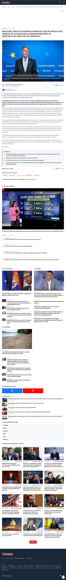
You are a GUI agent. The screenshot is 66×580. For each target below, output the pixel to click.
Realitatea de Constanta (22, 567)
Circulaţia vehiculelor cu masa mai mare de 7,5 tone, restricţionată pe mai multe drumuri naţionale (19, 315)
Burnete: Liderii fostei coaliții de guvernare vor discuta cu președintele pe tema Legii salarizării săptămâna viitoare (31, 513)
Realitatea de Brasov (47, 565)
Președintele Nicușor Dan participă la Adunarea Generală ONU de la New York (11, 488)
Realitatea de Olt (59, 567)
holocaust (36, 175)
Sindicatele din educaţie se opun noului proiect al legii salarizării (18, 308)
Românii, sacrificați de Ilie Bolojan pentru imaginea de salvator (22, 158)
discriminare (12, 175)
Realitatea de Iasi (38, 565)
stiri (18, 175)
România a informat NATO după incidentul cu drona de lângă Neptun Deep (53, 512)
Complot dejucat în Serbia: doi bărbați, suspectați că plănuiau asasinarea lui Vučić (16, 294)
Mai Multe (33, 542)
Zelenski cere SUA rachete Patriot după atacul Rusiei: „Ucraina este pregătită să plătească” (53, 488)
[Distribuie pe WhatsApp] (60, 85)
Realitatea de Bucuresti (56, 565)
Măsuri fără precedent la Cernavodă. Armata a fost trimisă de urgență (19, 375)
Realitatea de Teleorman (49, 567)
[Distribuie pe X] (63, 85)
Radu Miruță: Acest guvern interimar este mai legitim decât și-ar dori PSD (11, 465)
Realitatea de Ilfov (5, 567)
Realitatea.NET (4, 565)
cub (22, 175)
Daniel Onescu (39, 508)
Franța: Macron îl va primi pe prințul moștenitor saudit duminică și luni (33, 534)
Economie (4, 235)
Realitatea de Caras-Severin (29, 565)
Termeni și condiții (9, 558)
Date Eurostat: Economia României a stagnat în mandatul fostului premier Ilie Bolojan (26, 253)
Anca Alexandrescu (59, 532)
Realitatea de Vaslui (5, 569)
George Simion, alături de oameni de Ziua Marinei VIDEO (18, 246)
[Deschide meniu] (63, 2)
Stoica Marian (18, 461)
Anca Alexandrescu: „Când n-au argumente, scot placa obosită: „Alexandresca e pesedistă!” (53, 535)
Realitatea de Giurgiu (40, 567)
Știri (8, 7)
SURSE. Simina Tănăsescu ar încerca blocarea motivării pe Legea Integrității (25, 160)
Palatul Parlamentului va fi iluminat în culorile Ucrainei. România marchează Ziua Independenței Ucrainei (19, 303)
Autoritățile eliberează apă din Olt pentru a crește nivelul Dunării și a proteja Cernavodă (15, 352)
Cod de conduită (29, 558)
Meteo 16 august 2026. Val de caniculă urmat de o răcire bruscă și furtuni (23, 239)
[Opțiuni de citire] (63, 577)
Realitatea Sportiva (11, 565)
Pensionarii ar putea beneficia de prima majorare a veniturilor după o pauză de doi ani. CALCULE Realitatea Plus (32, 231)
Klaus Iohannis (28, 175)
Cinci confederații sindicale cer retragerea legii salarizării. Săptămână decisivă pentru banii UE (19, 369)
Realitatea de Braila (13, 567)
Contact (3, 558)
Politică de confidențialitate (19, 558)
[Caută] (60, 2)
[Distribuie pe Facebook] (57, 85)
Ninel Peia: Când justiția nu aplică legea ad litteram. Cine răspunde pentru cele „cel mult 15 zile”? (32, 465)
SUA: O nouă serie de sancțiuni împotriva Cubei (10, 534)
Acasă (4, 7)
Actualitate (7, 238)
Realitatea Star (19, 565)
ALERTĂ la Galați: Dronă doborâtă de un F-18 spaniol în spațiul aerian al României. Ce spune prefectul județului (32, 259)
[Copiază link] (54, 85)
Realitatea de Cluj (31, 567)
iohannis (5, 175)
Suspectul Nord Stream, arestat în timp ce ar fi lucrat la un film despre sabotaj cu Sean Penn (19, 321)
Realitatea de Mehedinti (16, 84)
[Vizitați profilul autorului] (3, 85)
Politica (13, 7)
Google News (32, 179)
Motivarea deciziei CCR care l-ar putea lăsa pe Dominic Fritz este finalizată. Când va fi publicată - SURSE (32, 489)
